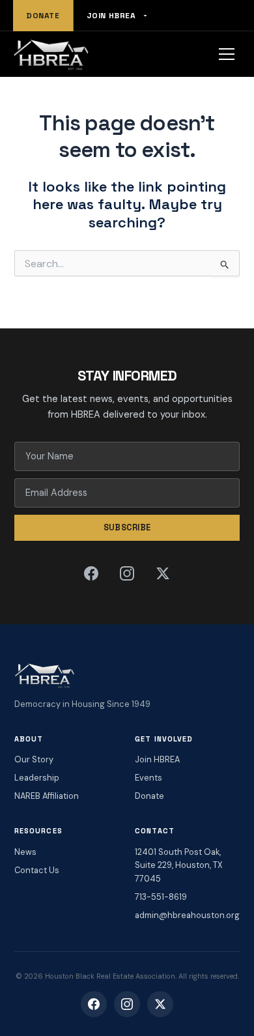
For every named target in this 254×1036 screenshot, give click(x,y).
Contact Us (36, 870)
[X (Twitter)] (163, 573)
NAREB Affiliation (46, 795)
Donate (43, 15)
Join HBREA (111, 15)
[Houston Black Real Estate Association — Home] (51, 54)
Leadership (36, 777)
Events (148, 777)
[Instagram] (127, 573)
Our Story (33, 759)
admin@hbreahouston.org (187, 915)
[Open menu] (226, 54)
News (25, 851)
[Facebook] (91, 573)
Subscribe (127, 527)
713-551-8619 (161, 896)
